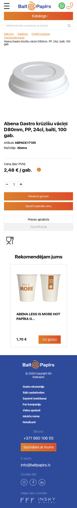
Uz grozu (50, 339)
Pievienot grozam (38, 196)
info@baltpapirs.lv (36, 465)
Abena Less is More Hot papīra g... (38, 316)
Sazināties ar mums (38, 447)
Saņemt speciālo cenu (38, 206)
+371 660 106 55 (38, 438)
